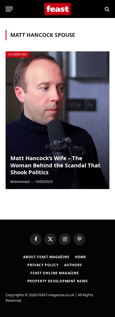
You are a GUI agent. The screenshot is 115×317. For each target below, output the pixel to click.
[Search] (106, 9)
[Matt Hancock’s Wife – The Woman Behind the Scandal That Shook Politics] (57, 120)
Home (80, 257)
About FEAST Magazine (46, 257)
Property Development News (57, 281)
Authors (73, 265)
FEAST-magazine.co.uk (55, 294)
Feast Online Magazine (54, 273)
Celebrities (17, 54)
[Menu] (9, 9)
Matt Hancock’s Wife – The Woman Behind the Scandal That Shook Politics (55, 165)
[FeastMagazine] (57, 9)
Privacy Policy (43, 265)
